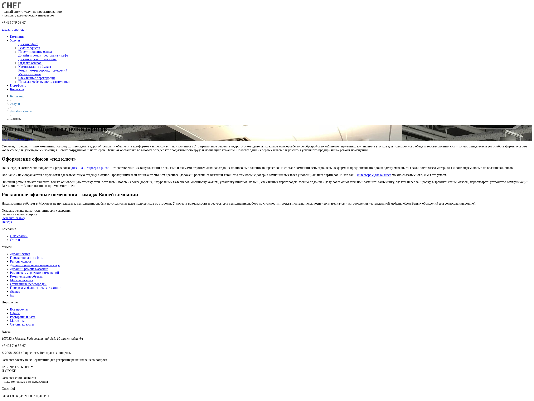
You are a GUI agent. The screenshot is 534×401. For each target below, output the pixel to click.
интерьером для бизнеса (374, 175)
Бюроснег (17, 96)
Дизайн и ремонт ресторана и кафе (43, 55)
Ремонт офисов (29, 48)
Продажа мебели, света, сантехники (44, 81)
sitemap (15, 291)
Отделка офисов (30, 63)
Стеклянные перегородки (36, 78)
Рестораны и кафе (22, 317)
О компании (19, 236)
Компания (17, 36)
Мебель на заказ (29, 74)
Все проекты (19, 309)
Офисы (15, 313)
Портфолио (18, 85)
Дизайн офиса (28, 44)
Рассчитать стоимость (17, 139)
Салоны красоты (22, 324)
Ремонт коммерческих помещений (42, 70)
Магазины (17, 320)
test (12, 295)
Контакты (17, 89)
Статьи (15, 239)
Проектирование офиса (35, 51)
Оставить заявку (13, 218)
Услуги (15, 40)
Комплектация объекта (34, 66)
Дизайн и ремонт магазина (37, 59)
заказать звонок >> (15, 29)
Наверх (7, 222)
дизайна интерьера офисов (90, 168)
